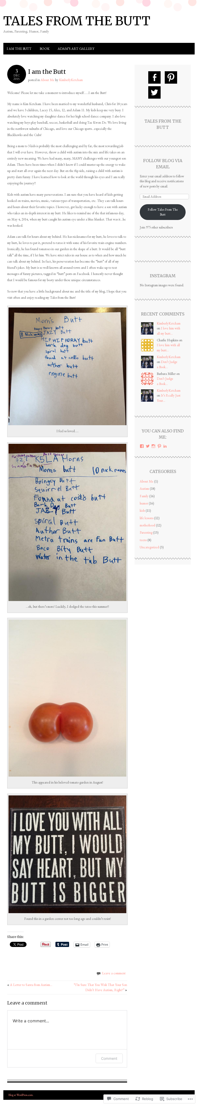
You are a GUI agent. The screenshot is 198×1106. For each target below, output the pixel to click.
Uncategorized (149, 547)
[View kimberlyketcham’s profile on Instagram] (153, 446)
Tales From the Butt (76, 21)
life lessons (146, 518)
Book (45, 48)
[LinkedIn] (165, 446)
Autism (144, 488)
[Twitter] (154, 92)
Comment (109, 1058)
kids (142, 510)
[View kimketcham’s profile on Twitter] (148, 446)
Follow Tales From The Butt (163, 212)
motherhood (147, 525)
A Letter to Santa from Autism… (29, 985)
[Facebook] (154, 77)
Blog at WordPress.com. (21, 1095)
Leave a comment (114, 973)
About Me (47, 80)
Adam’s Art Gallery (76, 48)
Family (144, 496)
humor (144, 503)
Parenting (146, 532)
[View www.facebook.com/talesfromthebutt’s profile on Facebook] (142, 446)
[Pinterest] (171, 77)
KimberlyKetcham (71, 80)
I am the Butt (19, 48)
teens (143, 540)
